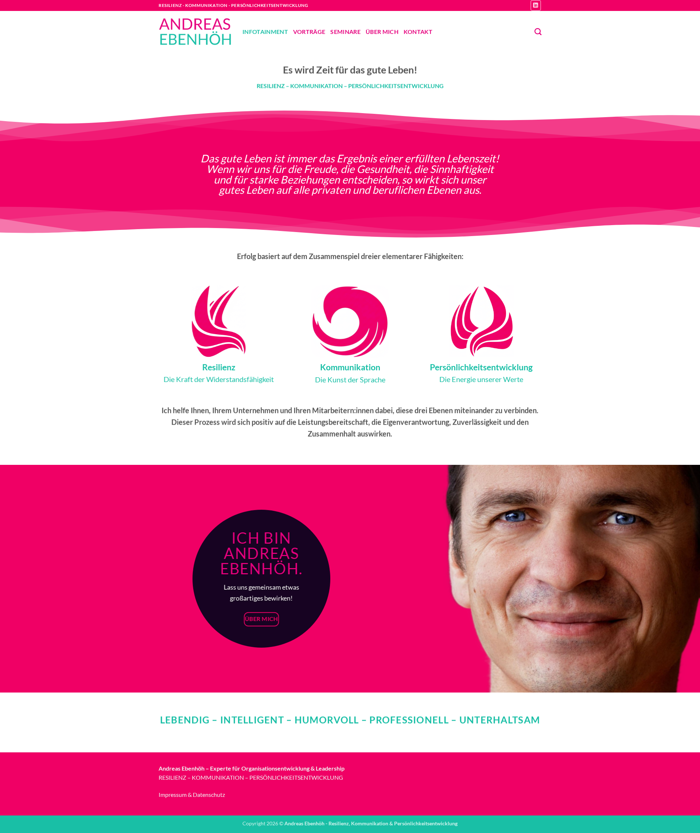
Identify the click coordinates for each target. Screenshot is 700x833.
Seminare (345, 31)
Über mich (382, 31)
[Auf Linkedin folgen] (535, 5)
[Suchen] (537, 31)
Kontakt (418, 31)
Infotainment (265, 31)
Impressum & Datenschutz (192, 794)
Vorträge (309, 31)
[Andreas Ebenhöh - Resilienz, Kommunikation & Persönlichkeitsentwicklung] (195, 32)
